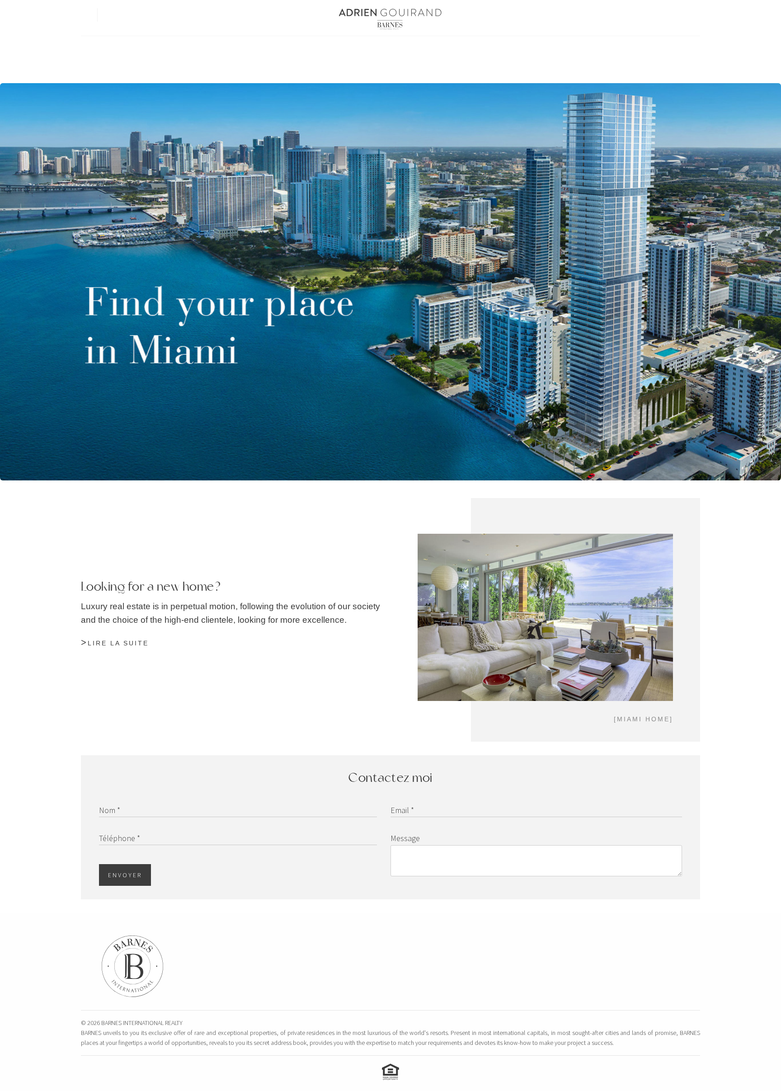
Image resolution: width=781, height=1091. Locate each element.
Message (405, 838)
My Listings (425, 51)
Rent (381, 51)
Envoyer (125, 875)
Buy (350, 51)
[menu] (84, 11)
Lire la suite (118, 643)
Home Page (309, 51)
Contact (475, 51)
